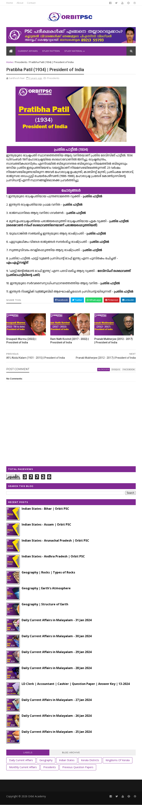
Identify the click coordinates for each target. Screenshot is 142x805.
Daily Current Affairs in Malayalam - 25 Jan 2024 (57, 732)
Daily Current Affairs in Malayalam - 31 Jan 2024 (57, 620)
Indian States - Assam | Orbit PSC (46, 524)
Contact (31, 2)
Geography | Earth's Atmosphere (46, 588)
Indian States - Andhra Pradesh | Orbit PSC (53, 556)
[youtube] (122, 3)
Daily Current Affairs (21, 760)
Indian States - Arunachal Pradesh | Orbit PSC (55, 540)
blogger (103, 369)
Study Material (73, 51)
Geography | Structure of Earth (45, 604)
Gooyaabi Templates (63, 800)
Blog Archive (71, 752)
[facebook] (110, 3)
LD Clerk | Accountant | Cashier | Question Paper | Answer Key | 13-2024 (76, 684)
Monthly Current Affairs (23, 767)
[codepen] (128, 3)
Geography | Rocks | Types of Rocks (48, 572)
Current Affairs (28, 51)
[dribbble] (134, 3)
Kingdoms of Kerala (118, 760)
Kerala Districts (90, 760)
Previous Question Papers (77, 767)
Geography (46, 760)
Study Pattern (51, 51)
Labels (27, 752)
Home (9, 2)
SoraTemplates (26, 800)
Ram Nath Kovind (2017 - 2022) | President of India (69, 340)
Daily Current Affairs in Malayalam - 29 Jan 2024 (57, 652)
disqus (116, 369)
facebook (129, 369)
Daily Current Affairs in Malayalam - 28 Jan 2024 (57, 668)
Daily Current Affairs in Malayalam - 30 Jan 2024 (57, 636)
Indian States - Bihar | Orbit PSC (45, 509)
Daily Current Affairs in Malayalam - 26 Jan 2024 (57, 716)
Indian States (67, 760)
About (20, 2)
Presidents (21, 62)
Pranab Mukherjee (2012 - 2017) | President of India (113, 340)
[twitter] (116, 3)
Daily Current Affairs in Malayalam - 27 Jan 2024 (57, 700)
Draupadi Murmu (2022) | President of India (21, 340)
